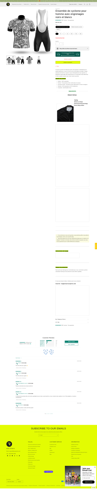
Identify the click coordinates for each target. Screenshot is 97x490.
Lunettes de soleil (31, 458)
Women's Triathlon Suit (32, 450)
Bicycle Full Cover (31, 454)
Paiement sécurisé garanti (76, 454)
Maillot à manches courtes (76, 26)
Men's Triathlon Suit (32, 448)
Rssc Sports (11, 485)
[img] (18, 361)
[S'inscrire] (57, 435)
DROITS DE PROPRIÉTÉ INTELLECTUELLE (79, 452)
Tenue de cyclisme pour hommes (34, 444)
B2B (50, 448)
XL (67, 33)
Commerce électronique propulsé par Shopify (20, 485)
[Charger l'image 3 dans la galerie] (29, 60)
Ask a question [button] (71, 344)
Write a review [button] (71, 341)
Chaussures (30, 464)
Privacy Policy (74, 446)
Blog (50, 454)
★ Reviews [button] (95, 246)
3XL (76, 33)
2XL (72, 33)
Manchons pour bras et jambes (34, 460)
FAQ (72, 456)
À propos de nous (53, 444)
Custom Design (31, 456)
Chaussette (30, 462)
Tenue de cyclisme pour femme (34, 446)
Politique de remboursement (33, 485)
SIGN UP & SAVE (88, 482)
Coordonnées (58, 485)
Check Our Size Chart (60, 37)
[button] (92, 1)
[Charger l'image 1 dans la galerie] (10, 60)
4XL (80, 33)
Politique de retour (74, 444)
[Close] (95, 467)
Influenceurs (52, 452)
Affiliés (51, 450)
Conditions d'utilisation (75, 450)
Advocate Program (31, 468)
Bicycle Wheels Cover (32, 452)
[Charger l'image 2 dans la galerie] (20, 60)
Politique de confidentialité (50, 485)
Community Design (31, 466)
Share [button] (58, 66)
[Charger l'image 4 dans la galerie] (39, 60)
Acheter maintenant (68, 62)
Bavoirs (58, 29)
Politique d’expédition (42, 485)
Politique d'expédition (75, 448)
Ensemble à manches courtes (63, 26)
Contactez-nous (53, 446)
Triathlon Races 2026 (75, 458)
